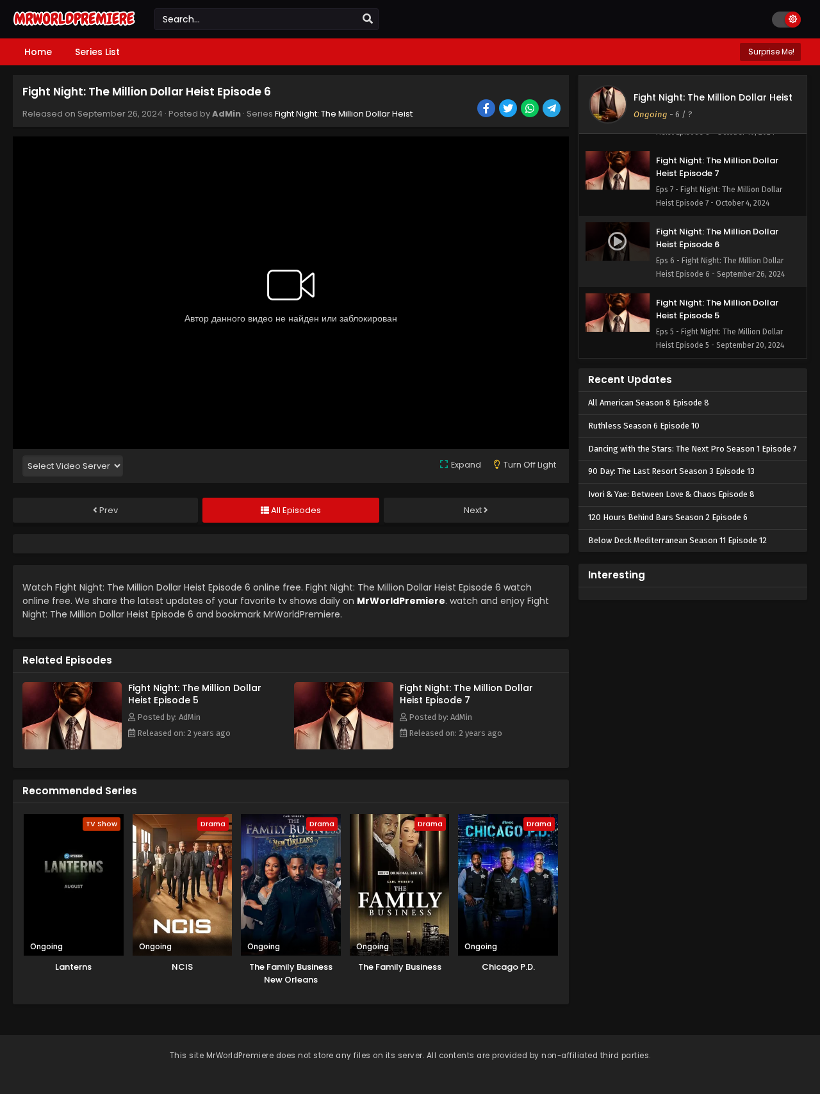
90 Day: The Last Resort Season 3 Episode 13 (671, 471)
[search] (367, 19)
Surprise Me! (770, 51)
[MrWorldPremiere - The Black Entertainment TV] (74, 26)
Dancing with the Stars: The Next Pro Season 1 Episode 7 (692, 448)
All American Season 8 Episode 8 (648, 402)
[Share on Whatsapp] (531, 109)
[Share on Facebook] (487, 109)
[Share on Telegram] (552, 109)
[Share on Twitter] (509, 109)
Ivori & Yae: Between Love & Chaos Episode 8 (671, 494)
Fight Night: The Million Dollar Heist (344, 114)
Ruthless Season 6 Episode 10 (644, 425)
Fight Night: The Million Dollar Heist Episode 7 (466, 694)
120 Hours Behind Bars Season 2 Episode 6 (668, 517)
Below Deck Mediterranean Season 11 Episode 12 (677, 540)
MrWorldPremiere (401, 600)
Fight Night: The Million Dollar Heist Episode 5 (194, 694)
